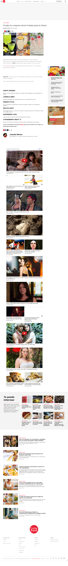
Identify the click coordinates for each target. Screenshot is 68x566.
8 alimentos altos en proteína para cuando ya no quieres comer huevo (56, 83)
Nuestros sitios (22, 537)
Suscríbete (59, 1)
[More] (44, 1)
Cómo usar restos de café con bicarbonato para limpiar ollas (58, 407)
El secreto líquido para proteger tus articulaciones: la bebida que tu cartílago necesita (32, 512)
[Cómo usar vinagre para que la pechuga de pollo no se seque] (48, 399)
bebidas (22, 124)
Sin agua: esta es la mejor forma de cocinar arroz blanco (26, 423)
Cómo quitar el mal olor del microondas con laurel (37, 423)
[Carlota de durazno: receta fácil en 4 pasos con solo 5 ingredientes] (10, 470)
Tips (22, 1)
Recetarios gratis (36, 1)
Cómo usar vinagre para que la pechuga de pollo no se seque (48, 407)
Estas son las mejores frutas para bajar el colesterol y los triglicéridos (56, 78)
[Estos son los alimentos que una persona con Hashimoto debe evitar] (10, 455)
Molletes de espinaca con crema (56, 92)
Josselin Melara (14, 28)
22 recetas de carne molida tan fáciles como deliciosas (57, 96)
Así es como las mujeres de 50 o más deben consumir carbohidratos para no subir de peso (31, 483)
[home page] (4, 1)
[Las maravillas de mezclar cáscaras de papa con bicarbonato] (48, 415)
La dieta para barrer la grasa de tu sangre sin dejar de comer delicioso (31, 497)
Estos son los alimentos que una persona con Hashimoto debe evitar (31, 454)
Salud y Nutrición (28, 1)
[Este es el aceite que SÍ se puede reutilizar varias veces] (37, 399)
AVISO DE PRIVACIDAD (59, 122)
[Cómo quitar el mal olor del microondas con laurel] (37, 415)
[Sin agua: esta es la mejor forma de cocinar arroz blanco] (27, 415)
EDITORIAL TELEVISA (36, 558)
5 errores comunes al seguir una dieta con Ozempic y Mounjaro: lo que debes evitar (57, 101)
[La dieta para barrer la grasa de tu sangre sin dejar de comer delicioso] (10, 499)
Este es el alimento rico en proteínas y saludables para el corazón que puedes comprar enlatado (32, 440)
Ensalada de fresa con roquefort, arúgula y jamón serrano (56, 88)
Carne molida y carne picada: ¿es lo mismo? (26, 407)
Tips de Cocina (6, 22)
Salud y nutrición (22, 452)
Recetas (18, 1)
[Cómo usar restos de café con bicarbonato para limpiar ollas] (59, 399)
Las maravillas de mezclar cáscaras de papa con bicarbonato (48, 423)
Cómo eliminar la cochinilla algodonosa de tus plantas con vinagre (59, 423)
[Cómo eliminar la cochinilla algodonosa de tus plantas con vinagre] (59, 415)
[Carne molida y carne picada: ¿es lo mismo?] (27, 399)
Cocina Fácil (7, 65)
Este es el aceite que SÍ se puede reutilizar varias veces (37, 407)
